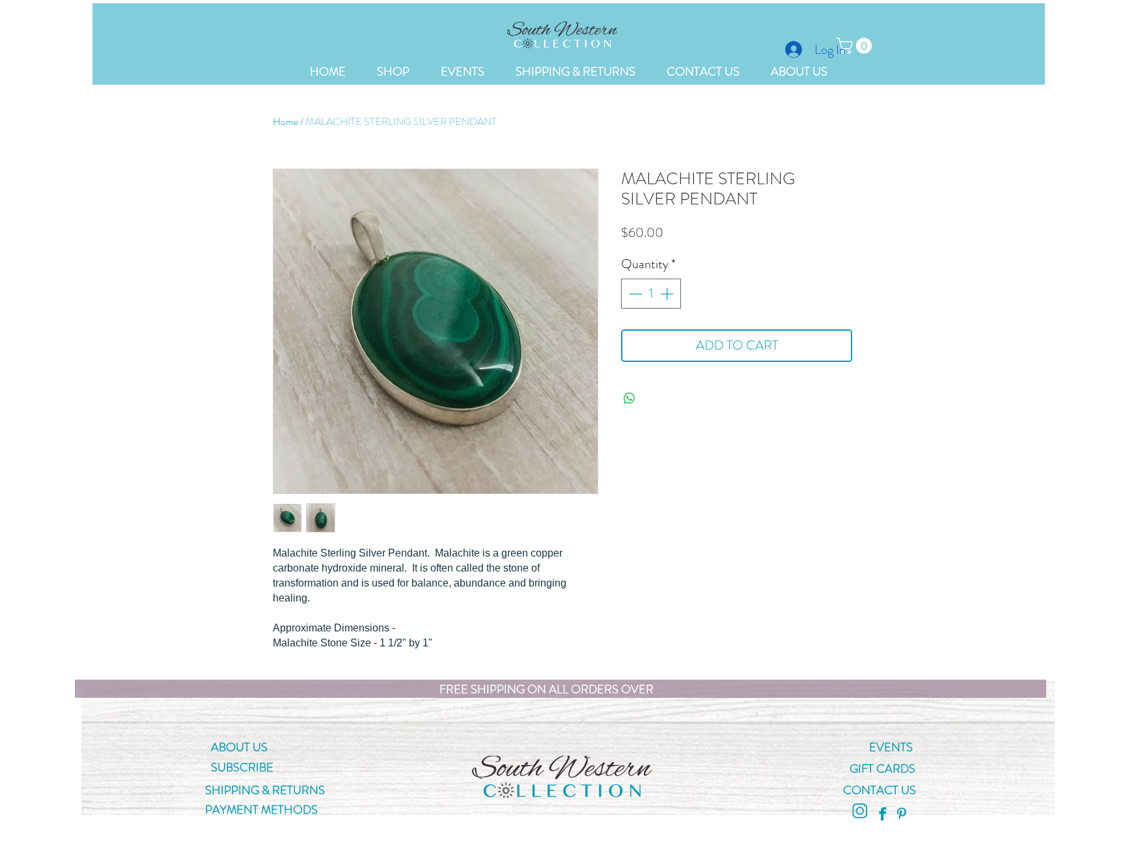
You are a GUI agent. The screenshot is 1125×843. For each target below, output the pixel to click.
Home (285, 121)
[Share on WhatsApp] (629, 398)
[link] (856, 45)
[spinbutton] (651, 293)
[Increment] (668, 293)
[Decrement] (634, 293)
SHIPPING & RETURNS (266, 790)
